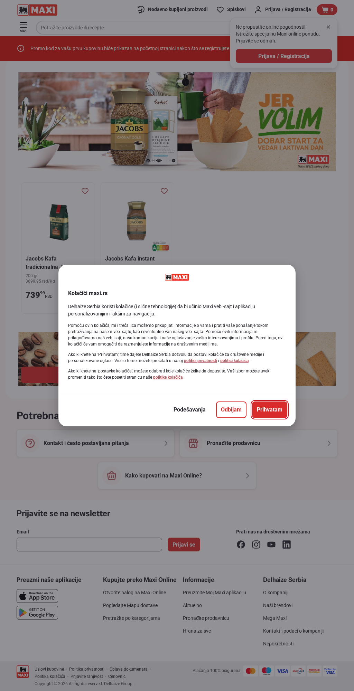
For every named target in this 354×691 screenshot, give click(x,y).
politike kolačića (168, 377)
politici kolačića (234, 360)
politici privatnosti (200, 360)
